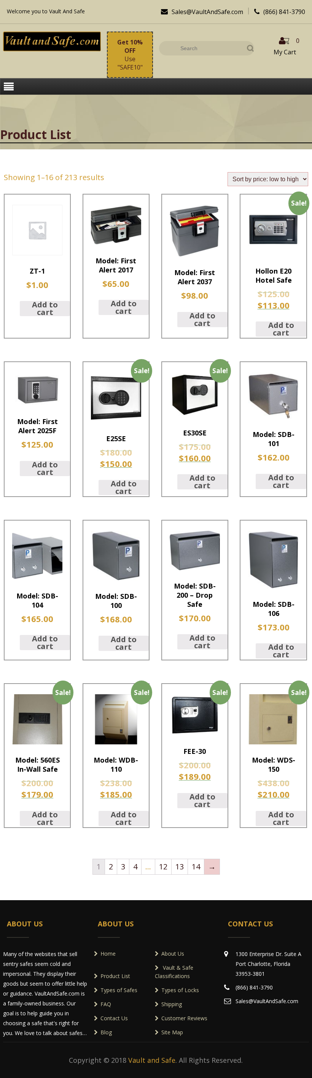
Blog (106, 1032)
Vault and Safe (151, 1060)
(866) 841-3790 (279, 12)
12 (163, 866)
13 (179, 866)
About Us (172, 953)
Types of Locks (180, 990)
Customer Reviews (184, 1018)
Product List (115, 976)
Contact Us (114, 1018)
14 (196, 866)
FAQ (105, 1004)
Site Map (172, 1032)
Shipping (171, 1004)
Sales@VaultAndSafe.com (202, 12)
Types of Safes (118, 990)
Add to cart (45, 308)
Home (108, 953)
